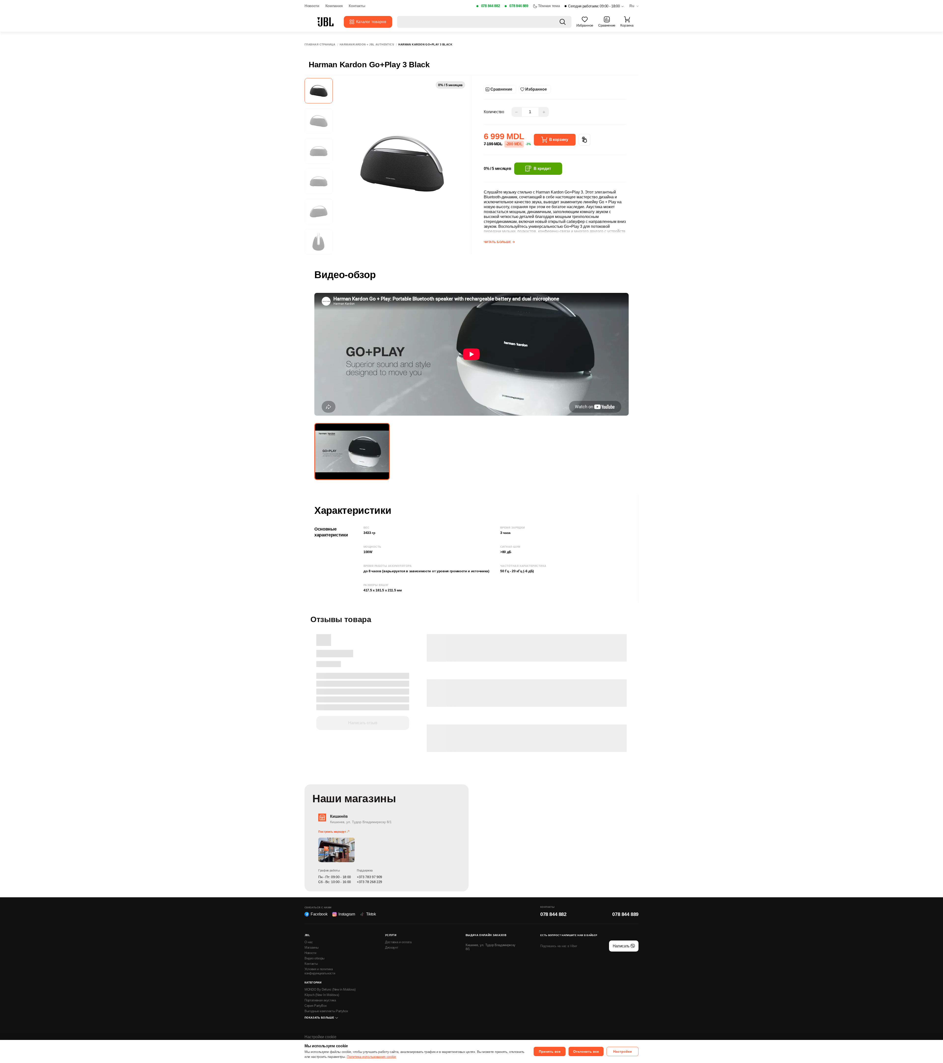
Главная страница (320, 44)
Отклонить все (586, 1051)
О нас (309, 942)
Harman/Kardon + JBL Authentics (367, 44)
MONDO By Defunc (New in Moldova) (330, 989)
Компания (334, 6)
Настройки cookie (320, 1037)
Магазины (311, 947)
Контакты (357, 6)
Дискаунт (391, 947)
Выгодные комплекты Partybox (326, 1011)
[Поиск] (563, 22)
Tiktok (371, 914)
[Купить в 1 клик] (584, 140)
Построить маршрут (332, 831)
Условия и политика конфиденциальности (320, 971)
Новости (312, 6)
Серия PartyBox (316, 1006)
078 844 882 (490, 6)
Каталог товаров (371, 22)
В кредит (542, 168)
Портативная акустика (320, 1000)
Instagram (346, 914)
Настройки (622, 1051)
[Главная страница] (325, 22)
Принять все (550, 1051)
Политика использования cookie (371, 1057)
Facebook (319, 914)
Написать (621, 946)
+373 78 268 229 (369, 882)
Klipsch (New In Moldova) (322, 995)
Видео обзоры (314, 958)
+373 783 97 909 (369, 877)
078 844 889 (518, 6)
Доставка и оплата (398, 942)
